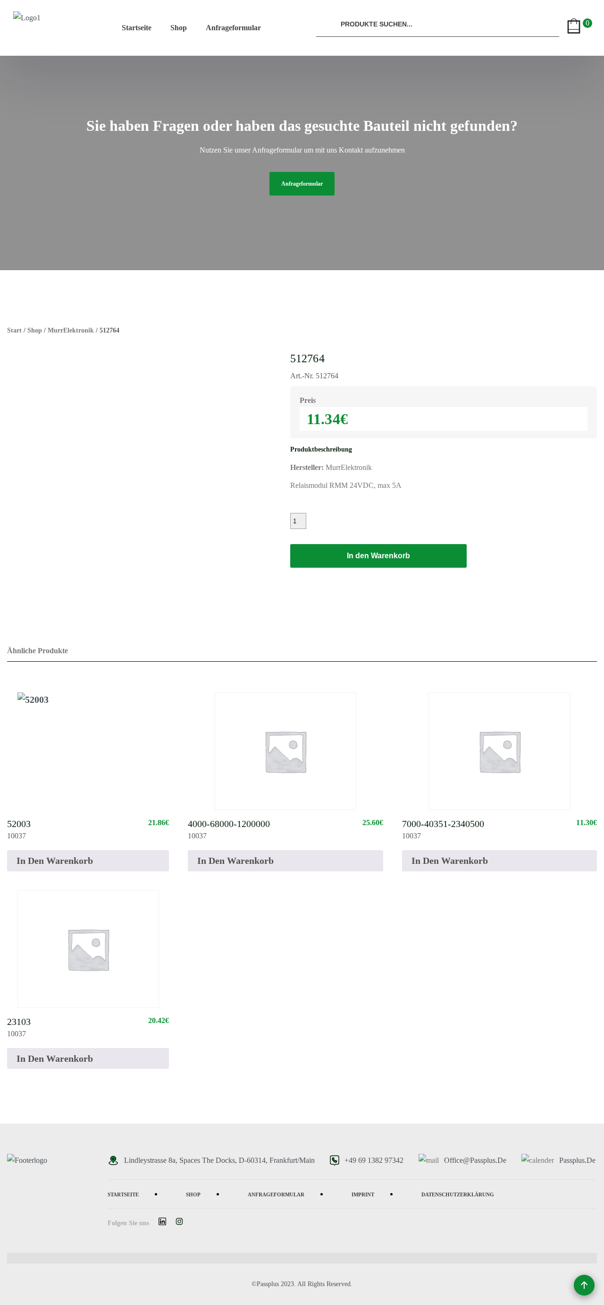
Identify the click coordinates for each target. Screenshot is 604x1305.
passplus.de (577, 1160)
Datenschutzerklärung (457, 1194)
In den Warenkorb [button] (55, 860)
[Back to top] (584, 1285)
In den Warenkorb (378, 556)
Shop (178, 28)
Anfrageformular (233, 28)
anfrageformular (302, 183)
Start (14, 330)
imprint (363, 1194)
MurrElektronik (71, 330)
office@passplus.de (475, 1160)
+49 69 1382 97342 (373, 1160)
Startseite (136, 28)
